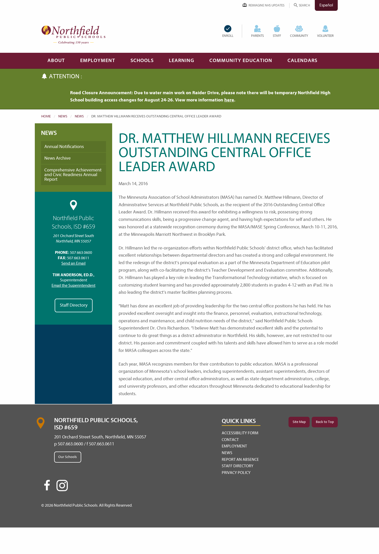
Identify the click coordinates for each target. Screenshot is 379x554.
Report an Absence (240, 459)
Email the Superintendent (73, 285)
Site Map (299, 422)
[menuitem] (232, 31)
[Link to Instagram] (62, 485)
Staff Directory (73, 305)
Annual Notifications (64, 146)
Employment (97, 60)
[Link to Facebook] (47, 487)
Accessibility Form (240, 433)
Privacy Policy (236, 472)
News (62, 116)
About (56, 60)
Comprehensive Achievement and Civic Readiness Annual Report (73, 174)
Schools (142, 60)
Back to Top (325, 422)
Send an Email (73, 263)
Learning (181, 60)
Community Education (240, 60)
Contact (230, 439)
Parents (257, 36)
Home (46, 116)
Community (299, 36)
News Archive (57, 158)
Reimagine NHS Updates (266, 5)
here (229, 100)
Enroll (227, 36)
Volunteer (325, 36)
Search (304, 5)
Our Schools (67, 457)
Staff (277, 36)
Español (326, 5)
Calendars (302, 60)
